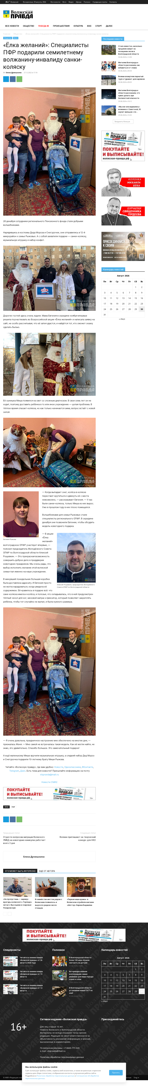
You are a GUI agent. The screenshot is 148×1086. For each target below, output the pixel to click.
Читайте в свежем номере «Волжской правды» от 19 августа (31, 974)
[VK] (13, 79)
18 (111, 303)
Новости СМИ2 (49, 782)
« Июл (122, 319)
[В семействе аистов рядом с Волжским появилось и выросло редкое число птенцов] (49, 887)
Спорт (98, 26)
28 (129, 309)
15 (136, 298)
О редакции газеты (100, 2)
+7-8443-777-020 (71, 1048)
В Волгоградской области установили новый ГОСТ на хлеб (80, 990)
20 (123, 303)
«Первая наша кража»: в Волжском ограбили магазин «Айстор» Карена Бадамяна (80, 902)
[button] (141, 26)
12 (117, 298)
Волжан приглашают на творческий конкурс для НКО (78, 838)
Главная (6, 34)
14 (129, 298)
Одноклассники (72, 767)
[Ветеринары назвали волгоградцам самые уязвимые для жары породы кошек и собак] (59, 975)
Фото (64, 2)
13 (123, 298)
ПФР (13, 807)
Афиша (78, 2)
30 (142, 309)
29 (136, 309)
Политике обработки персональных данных (55, 1076)
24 (105, 309)
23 (142, 303)
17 (105, 303)
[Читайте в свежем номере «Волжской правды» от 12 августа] (10, 989)
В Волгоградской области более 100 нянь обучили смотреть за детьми (80, 960)
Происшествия (61, 26)
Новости (58, 767)
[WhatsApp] (19, 79)
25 (111, 309)
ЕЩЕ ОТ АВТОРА (47, 871)
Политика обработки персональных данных (62, 1057)
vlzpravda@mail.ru (49, 774)
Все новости (55, 2)
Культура (78, 26)
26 (117, 309)
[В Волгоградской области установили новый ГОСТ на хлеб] (59, 992)
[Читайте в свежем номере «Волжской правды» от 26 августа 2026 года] (10, 961)
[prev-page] (5, 914)
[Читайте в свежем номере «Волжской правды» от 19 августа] (10, 975)
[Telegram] (138, 2)
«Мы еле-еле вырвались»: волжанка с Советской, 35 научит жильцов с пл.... (129, 109)
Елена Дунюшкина (14, 72)
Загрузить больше (122, 121)
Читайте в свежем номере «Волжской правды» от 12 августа (31, 988)
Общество (28, 26)
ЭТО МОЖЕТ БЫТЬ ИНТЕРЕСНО (20, 871)
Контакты (113, 2)
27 (123, 309)
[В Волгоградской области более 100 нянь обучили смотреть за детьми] (59, 961)
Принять (116, 1072)
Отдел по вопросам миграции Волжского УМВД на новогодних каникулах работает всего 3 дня (24, 840)
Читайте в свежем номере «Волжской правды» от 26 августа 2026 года (31, 960)
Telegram (14, 770)
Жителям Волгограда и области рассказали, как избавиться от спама (129, 65)
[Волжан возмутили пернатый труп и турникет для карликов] (108, 80)
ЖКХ (89, 26)
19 (117, 303)
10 (105, 298)
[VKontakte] (142, 2)
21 (129, 303)
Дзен (22, 770)
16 (142, 298)
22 (136, 303)
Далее (109, 26)
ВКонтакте (87, 767)
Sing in (136, 1077)
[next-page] (9, 914)
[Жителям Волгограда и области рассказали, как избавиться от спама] (108, 66)
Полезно (87, 2)
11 (111, 298)
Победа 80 (43, 26)
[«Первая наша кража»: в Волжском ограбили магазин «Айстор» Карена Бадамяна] (81, 887)
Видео (71, 2)
